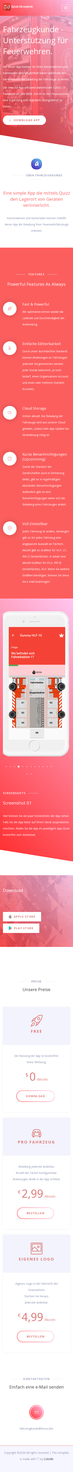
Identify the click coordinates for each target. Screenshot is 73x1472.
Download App (27, 120)
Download (35, 1096)
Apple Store (24, 916)
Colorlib (48, 1459)
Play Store (23, 928)
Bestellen (36, 1213)
